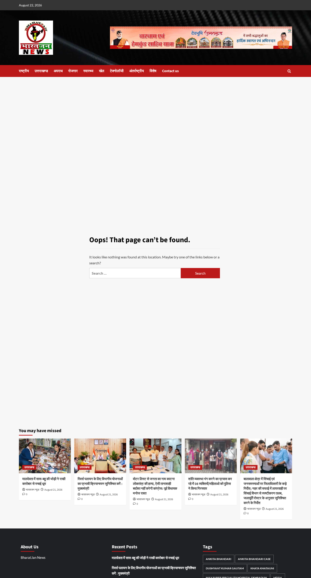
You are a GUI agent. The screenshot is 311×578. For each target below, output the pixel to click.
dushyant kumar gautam (225, 568)
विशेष (153, 71)
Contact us (170, 71)
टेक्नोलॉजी (117, 71)
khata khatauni (262, 568)
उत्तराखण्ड (41, 71)
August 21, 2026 (53, 490)
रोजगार (73, 71)
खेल (101, 71)
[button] (289, 71)
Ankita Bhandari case (254, 559)
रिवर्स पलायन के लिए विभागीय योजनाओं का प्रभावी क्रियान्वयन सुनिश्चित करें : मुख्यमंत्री (100, 484)
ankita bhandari (218, 559)
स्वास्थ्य (88, 71)
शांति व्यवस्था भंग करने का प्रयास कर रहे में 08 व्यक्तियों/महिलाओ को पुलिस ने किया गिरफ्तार (210, 484)
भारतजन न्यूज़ (32, 490)
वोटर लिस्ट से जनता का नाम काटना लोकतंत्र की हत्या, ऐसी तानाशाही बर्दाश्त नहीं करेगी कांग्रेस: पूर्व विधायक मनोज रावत (155, 486)
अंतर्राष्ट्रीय (136, 71)
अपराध (58, 71)
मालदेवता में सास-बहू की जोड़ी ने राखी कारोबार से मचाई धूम (43, 481)
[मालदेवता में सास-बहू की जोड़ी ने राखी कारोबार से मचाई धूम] (45, 456)
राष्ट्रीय (24, 71)
